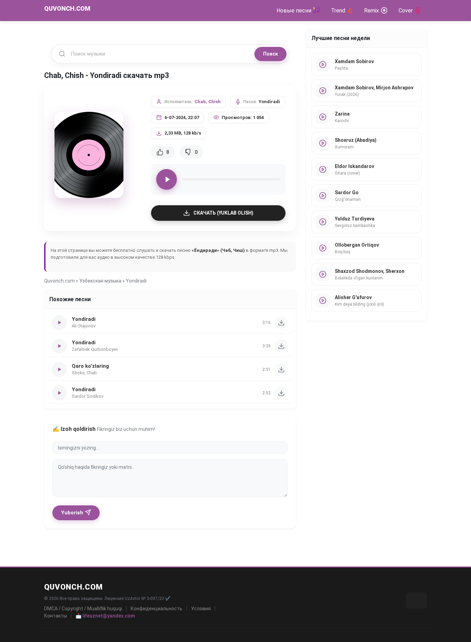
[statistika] (416, 600)
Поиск (270, 54)
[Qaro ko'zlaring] (281, 369)
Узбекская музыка (100, 281)
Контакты (55, 616)
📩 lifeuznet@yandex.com (105, 616)
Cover (406, 10)
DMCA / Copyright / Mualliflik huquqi (83, 608)
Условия (201, 608)
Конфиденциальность (156, 608)
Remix (371, 10)
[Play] (166, 179)
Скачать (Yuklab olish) (223, 213)
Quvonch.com (59, 281)
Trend (338, 10)
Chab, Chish (207, 101)
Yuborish (72, 513)
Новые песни (294, 10)
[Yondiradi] (281, 322)
